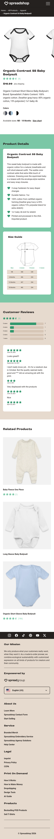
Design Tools (9, 792)
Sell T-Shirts (9, 814)
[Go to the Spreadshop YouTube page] (37, 635)
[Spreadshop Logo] (16, 3)
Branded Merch (11, 732)
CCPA (6, 766)
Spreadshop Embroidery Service (18, 736)
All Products (13, 10)
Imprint (7, 758)
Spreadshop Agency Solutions (17, 740)
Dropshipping (10, 788)
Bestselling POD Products (15, 810)
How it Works (10, 780)
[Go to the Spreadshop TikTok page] (23, 635)
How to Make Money (13, 784)
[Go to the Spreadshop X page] (44, 635)
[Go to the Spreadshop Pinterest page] (30, 635)
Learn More (9, 710)
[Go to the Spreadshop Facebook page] (16, 635)
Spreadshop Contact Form (16, 714)
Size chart (37, 121)
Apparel (23, 10)
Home (3, 10)
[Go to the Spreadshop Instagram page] (9, 635)
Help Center (9, 744)
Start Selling (9, 718)
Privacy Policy (10, 762)
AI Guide (8, 796)
